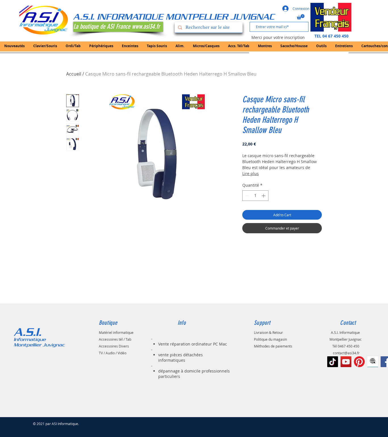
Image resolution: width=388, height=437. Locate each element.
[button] (300, 16)
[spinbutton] (255, 196)
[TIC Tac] (332, 361)
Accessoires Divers (114, 346)
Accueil (73, 74)
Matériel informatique (116, 332)
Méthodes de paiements (273, 346)
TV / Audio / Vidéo (112, 353)
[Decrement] (246, 196)
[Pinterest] (359, 361)
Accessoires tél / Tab (115, 339)
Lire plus (250, 173)
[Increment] (264, 196)
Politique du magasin (270, 339)
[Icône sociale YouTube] (346, 361)
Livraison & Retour (268, 332)
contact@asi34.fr (346, 353)
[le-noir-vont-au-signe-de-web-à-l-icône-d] (372, 361)
